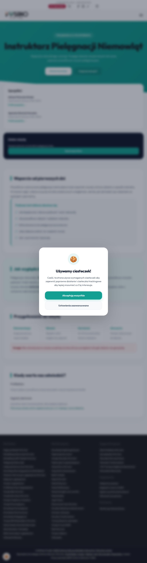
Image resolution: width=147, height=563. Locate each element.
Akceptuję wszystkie (73, 295)
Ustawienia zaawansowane (73, 305)
